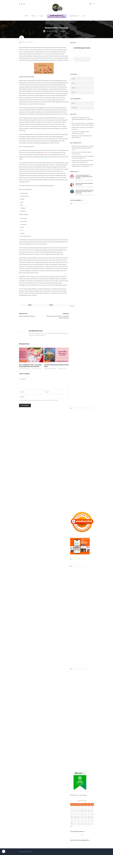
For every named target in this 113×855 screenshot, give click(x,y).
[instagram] (24, 4)
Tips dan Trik (23, 361)
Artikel (26, 16)
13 (82, 814)
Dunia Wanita (62, 31)
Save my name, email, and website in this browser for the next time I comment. (39, 400)
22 (89, 817)
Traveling (47, 361)
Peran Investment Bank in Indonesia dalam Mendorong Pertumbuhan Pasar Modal (85, 192)
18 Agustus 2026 (89, 195)
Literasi (41, 16)
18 (75, 817)
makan (43, 54)
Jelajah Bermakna (74, 16)
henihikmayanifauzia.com (26, 851)
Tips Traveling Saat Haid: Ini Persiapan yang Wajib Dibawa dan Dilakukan (30, 365)
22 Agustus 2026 (37, 368)
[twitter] (21, 4)
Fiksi (83, 16)
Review (33, 16)
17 (71, 817)
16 (92, 814)
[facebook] (19, 4)
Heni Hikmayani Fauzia (52, 31)
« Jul (71, 826)
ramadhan (46, 152)
